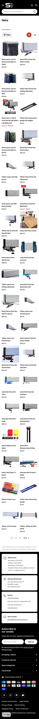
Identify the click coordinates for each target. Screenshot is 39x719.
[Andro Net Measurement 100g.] (28, 434)
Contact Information (9, 701)
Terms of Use (28, 647)
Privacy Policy (7, 705)
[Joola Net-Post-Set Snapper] (28, 381)
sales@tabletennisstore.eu (17, 619)
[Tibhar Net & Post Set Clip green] (28, 165)
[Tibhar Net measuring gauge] (28, 488)
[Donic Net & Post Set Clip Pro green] (10, 300)
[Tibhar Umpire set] (10, 488)
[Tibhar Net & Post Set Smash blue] (10, 219)
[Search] (34, 11)
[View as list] (34, 34)
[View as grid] (29, 34)
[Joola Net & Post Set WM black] (28, 192)
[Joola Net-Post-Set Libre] (10, 381)
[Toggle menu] (3, 5)
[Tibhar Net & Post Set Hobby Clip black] (28, 77)
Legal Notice (24, 701)
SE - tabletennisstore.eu (17, 713)
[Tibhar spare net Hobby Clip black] (10, 273)
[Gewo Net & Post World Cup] (10, 246)
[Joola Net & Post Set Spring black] (28, 407)
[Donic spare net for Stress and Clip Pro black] (10, 48)
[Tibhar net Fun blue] (10, 515)
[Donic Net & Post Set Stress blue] (28, 136)
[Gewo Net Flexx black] (28, 219)
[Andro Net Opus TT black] (10, 461)
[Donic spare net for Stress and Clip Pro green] (10, 136)
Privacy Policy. (7, 650)
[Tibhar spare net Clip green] (10, 165)
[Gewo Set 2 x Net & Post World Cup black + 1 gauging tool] (10, 107)
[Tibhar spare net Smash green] (28, 300)
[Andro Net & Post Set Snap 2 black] (28, 327)
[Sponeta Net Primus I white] (28, 461)
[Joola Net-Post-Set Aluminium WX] (28, 273)
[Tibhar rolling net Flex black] (28, 515)
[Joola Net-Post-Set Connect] (28, 246)
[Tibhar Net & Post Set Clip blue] (28, 354)
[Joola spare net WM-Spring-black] (10, 192)
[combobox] (19, 11)
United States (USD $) (13, 677)
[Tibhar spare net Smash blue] (10, 327)
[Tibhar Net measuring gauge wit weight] (28, 107)
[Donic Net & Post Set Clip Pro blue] (28, 48)
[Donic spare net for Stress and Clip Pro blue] (10, 77)
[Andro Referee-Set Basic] (10, 434)
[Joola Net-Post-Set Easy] (10, 407)
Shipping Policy (7, 709)
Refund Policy (20, 705)
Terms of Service (22, 709)
